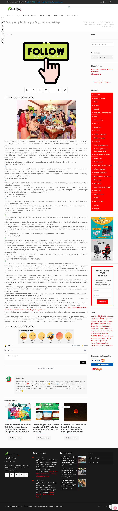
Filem (96, 116)
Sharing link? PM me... (102, 82)
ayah (93, 319)
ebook (110, 319)
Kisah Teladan (100, 169)
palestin (93, 333)
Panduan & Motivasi (102, 187)
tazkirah (94, 338)
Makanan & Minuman (102, 176)
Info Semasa (105, 22)
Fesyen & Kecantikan (102, 113)
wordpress (103, 345)
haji (96, 321)
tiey (100, 338)
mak (104, 328)
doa (107, 319)
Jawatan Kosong (101, 145)
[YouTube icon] (108, 2)
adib (92, 316)
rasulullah (106, 336)
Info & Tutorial (100, 134)
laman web (99, 328)
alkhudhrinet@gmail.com (52, 2)
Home (85, 22)
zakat (111, 345)
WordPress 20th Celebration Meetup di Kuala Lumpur (47, 474)
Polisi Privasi (94, 458)
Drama (97, 105)
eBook (96, 109)
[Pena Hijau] (14, 8)
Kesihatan (98, 162)
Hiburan (97, 127)
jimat (109, 324)
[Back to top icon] (111, 507)
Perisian (97, 191)
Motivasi (97, 180)
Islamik (97, 141)
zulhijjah (93, 348)
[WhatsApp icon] (101, 2)
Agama (97, 95)
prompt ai (100, 333)
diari (101, 318)
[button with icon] (93, 57)
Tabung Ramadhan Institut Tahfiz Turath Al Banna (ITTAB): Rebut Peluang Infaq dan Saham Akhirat (18, 428)
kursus (93, 328)
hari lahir (101, 321)
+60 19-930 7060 (33, 2)
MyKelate (95, 72)
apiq (104, 316)
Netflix (111, 331)
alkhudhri (20, 378)
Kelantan (98, 158)
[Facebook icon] (103, 2)
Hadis (96, 123)
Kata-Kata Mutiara (102, 155)
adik (95, 316)
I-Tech (96, 131)
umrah (97, 345)
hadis (93, 321)
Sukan (96, 205)
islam (110, 321)
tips (103, 338)
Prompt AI (98, 201)
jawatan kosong (98, 324)
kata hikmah (96, 326)
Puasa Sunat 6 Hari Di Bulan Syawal (45, 494)
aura (111, 316)
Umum (93, 22)
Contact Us (93, 462)
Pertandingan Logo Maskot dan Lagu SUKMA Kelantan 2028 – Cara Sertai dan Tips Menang (46, 428)
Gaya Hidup (98, 120)
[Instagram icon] (110, 2)
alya (100, 316)
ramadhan (97, 336)
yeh (107, 345)
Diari (96, 102)
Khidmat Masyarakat (103, 165)
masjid (93, 331)
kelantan (105, 326)
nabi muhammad (104, 331)
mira (97, 331)
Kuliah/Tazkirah (100, 173)
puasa (106, 333)
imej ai (106, 321)
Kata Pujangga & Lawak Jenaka (101, 150)
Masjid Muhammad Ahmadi (102, 69)
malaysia (109, 328)
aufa (108, 316)
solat (111, 336)
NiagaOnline (96, 74)
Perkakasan (99, 194)
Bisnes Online (99, 98)
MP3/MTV (97, 183)
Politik (96, 198)
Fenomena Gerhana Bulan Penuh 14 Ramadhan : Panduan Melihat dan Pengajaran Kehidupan (73, 428)
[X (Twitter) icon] (105, 2)
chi (97, 319)
